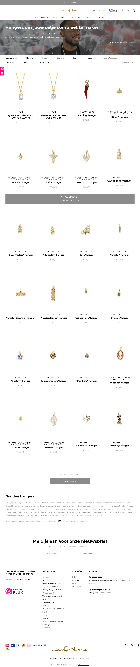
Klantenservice (48, 602)
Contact (45, 577)
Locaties (77, 571)
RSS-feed (86, 658)
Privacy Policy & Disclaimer (52, 590)
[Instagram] (132, 645)
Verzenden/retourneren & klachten (52, 597)
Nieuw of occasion (109, 58)
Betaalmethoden (49, 593)
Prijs (25, 62)
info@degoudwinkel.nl (101, 590)
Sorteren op (42, 62)
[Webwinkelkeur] (14, 591)
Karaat (89, 58)
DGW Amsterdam (76, 585)
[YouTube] (138, 645)
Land (75, 58)
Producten (9, 62)
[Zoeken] (128, 10)
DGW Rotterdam (76, 578)
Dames (63, 18)
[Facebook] (125, 645)
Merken (29, 58)
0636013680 (97, 577)
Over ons (100, 18)
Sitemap (45, 606)
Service (102, 11)
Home (115, 42)
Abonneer (88, 553)
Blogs (92, 11)
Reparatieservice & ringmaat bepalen (53, 610)
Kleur (44, 58)
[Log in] (122, 10)
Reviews (45, 615)
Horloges (88, 18)
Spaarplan (46, 618)
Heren (54, 18)
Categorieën (41, 18)
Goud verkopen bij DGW (51, 583)
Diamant (60, 58)
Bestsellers (74, 18)
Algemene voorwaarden (51, 587)
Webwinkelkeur (83, 665)
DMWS (79, 658)
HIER (45, 516)
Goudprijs (46, 625)
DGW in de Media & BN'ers (52, 621)
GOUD (122, 42)
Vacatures (46, 628)
